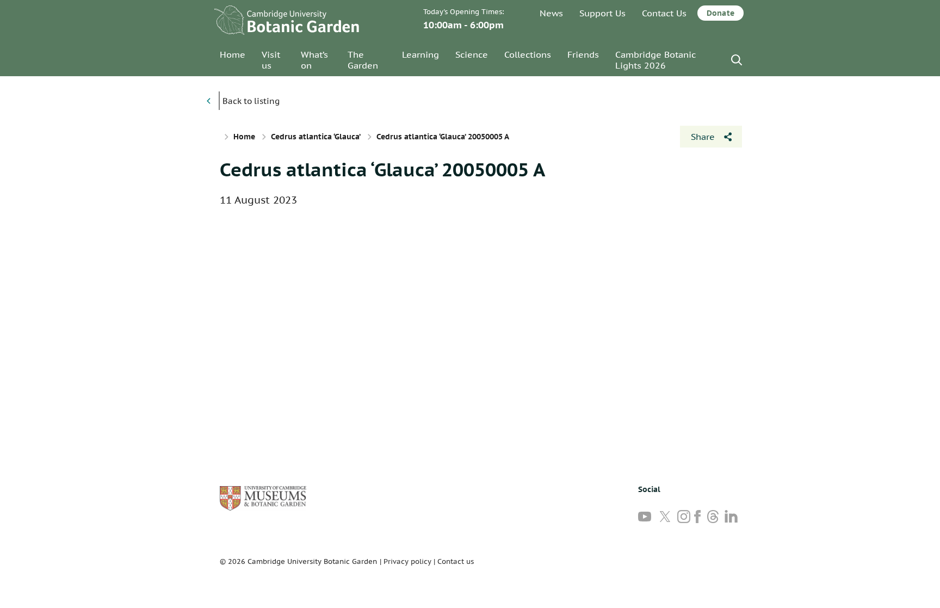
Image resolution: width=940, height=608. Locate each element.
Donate (720, 13)
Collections (527, 54)
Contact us (455, 561)
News (551, 13)
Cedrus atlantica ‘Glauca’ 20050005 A (382, 169)
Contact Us (664, 13)
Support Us (602, 13)
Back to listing (251, 101)
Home (232, 54)
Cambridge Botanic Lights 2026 (655, 60)
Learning (420, 54)
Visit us (271, 60)
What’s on (314, 60)
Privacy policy (407, 561)
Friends (583, 54)
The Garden (363, 60)
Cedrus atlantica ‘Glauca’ (316, 137)
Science (471, 54)
